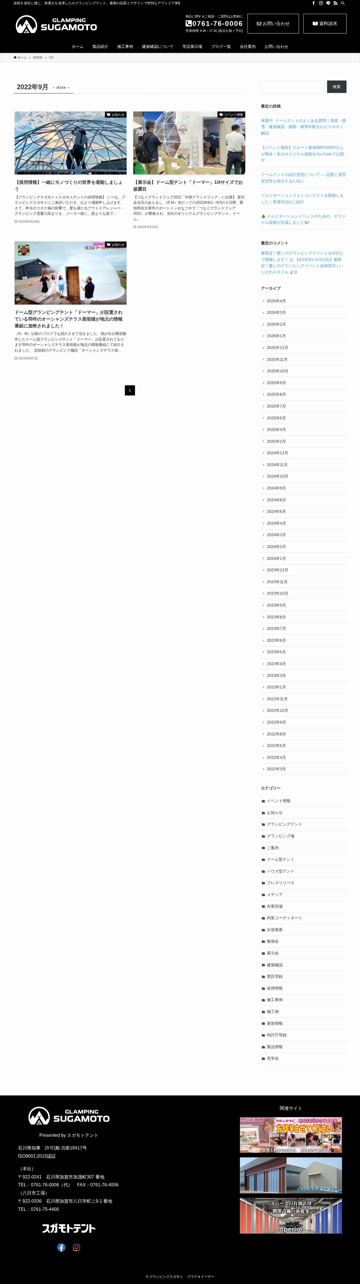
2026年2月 (276, 324)
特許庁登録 (277, 1035)
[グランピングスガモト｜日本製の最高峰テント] (63, 24)
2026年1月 (276, 336)
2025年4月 (276, 429)
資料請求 (328, 23)
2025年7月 (276, 406)
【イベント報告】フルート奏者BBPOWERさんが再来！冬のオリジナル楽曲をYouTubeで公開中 (302, 153)
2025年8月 (276, 394)
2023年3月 (276, 675)
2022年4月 (276, 757)
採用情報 (275, 988)
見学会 (273, 1058)
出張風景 (275, 929)
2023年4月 (276, 663)
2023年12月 (277, 570)
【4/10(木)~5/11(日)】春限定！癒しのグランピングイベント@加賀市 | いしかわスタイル (302, 265)
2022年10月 (277, 710)
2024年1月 (276, 558)
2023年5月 (276, 652)
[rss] (335, 3)
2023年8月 (276, 617)
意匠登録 (275, 976)
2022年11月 (277, 699)
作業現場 (275, 906)
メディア (275, 894)
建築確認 (275, 965)
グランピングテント (284, 824)
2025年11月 (277, 359)
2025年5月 (276, 418)
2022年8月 (276, 734)
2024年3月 (276, 535)
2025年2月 (276, 441)
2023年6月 (276, 640)
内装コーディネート (284, 918)
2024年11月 (277, 464)
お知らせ (275, 812)
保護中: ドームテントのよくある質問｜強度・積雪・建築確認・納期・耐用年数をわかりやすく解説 (303, 126)
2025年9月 (276, 383)
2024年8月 (276, 500)
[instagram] (321, 3)
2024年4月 (276, 523)
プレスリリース (280, 882)
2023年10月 (277, 593)
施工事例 (275, 999)
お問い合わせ (276, 23)
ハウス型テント (280, 871)
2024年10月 (277, 476)
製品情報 (275, 1046)
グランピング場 (280, 836)
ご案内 (273, 847)
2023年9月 (276, 605)
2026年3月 (276, 312)
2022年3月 (276, 769)
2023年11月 (277, 582)
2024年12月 (277, 453)
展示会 (273, 953)
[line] (328, 3)
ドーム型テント (280, 859)
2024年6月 (276, 511)
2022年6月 (276, 745)
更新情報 (275, 1023)
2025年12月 (277, 347)
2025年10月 (277, 371)
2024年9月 (276, 488)
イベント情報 (279, 800)
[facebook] (313, 3)
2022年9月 (276, 722)
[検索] (342, 3)
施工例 (273, 1011)
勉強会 (273, 941)
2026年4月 (276, 301)
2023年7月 (276, 628)
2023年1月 (276, 687)
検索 (337, 86)
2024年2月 (276, 546)
